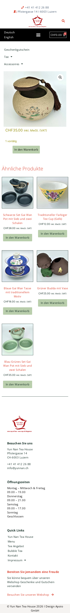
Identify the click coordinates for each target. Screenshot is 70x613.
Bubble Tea (15, 551)
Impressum (15, 560)
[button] (63, 21)
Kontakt (13, 555)
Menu (11, 541)
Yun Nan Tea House (20, 537)
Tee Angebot (16, 546)
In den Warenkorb (17, 237)
